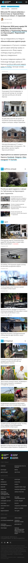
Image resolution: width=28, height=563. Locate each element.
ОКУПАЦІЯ (3, 469)
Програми (4, 528)
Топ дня (17, 510)
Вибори (3, 487)
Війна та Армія (19, 508)
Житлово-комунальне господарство (5, 493)
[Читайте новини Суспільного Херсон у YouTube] (7, 542)
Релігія (17, 503)
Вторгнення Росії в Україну (13, 6)
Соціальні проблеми (21, 505)
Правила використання (19, 521)
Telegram (18, 157)
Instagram (4, 160)
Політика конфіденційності (6, 525)
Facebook (10, 157)
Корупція (17, 479)
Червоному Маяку (19, 31)
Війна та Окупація (5, 8)
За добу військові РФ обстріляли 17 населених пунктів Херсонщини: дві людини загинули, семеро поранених (13, 120)
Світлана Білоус (8, 19)
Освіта (16, 484)
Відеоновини (5, 510)
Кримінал (3, 482)
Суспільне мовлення (7, 520)
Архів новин (18, 518)
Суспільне (4, 555)
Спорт (2, 508)
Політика (3, 503)
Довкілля (3, 489)
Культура (17, 482)
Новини (3, 466)
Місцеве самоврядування (20, 497)
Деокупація (4, 472)
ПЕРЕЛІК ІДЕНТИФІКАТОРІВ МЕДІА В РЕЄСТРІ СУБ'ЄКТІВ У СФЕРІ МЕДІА (19, 530)
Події (2, 479)
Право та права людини (5, 497)
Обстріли (3, 6)
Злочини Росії (14, 8)
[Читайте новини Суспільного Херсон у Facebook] (2, 542)
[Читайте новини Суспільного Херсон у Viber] (10, 542)
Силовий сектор (6, 500)
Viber (24, 157)
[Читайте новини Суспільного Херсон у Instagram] (5, 542)
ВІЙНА (16, 469)
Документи (18, 524)
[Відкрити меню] (26, 2)
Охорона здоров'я (20, 489)
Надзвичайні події (20, 487)
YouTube (13, 160)
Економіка (4, 484)
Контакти (4, 518)
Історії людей (19, 500)
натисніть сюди (20, 557)
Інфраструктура (19, 491)
